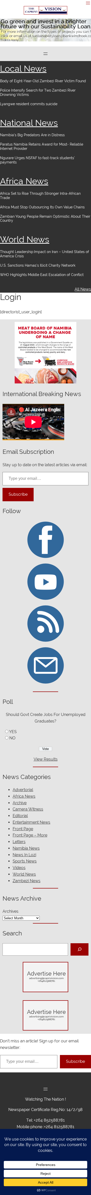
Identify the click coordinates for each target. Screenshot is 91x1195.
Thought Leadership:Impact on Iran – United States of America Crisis (44, 254)
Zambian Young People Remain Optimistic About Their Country (45, 218)
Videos (19, 867)
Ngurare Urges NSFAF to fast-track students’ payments (37, 160)
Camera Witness (28, 809)
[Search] (79, 949)
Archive (20, 802)
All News (83, 289)
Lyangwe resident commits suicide (28, 104)
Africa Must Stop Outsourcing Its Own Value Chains (42, 207)
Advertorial (23, 789)
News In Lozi (24, 854)
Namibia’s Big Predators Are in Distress (32, 135)
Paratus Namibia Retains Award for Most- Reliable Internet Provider (41, 146)
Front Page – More (30, 835)
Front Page (23, 828)
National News (29, 123)
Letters (19, 841)
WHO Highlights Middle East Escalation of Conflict (42, 275)
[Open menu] (88, 3)
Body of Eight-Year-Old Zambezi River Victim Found (43, 81)
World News (24, 239)
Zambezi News (26, 880)
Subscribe (18, 494)
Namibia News (26, 848)
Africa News (24, 181)
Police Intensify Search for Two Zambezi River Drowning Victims (38, 92)
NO (12, 738)
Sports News (25, 861)
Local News (23, 69)
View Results (46, 759)
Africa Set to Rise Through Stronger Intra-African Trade (40, 195)
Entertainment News (31, 822)
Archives (10, 911)
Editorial (20, 815)
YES (13, 731)
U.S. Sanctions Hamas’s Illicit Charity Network (37, 265)
